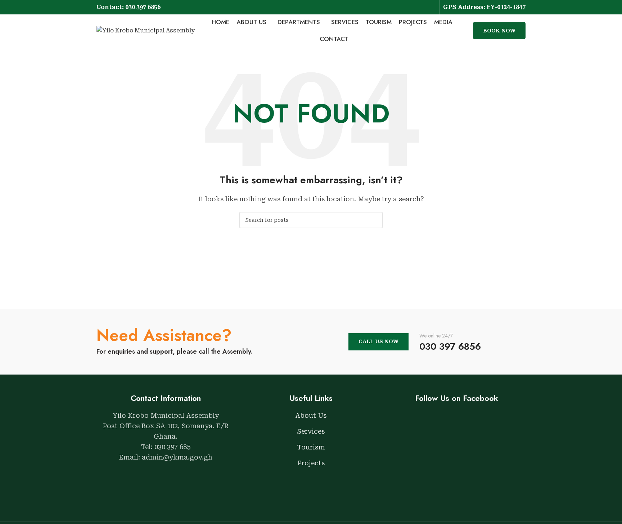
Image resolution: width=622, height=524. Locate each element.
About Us (311, 415)
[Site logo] (145, 30)
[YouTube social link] (431, 7)
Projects (311, 463)
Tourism (311, 447)
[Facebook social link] (421, 7)
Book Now (499, 30)
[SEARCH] (374, 220)
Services (311, 431)
